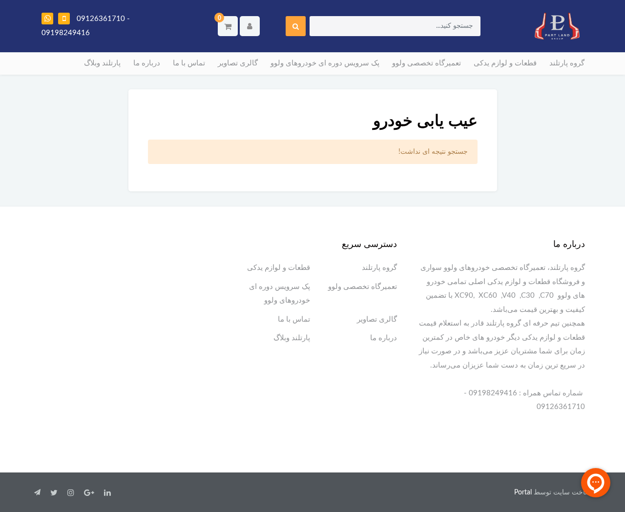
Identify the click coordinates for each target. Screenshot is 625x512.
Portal (523, 492)
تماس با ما (189, 63)
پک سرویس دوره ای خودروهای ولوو (325, 63)
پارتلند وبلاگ (102, 63)
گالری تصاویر (238, 63)
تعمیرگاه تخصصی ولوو (426, 63)
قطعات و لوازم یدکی (505, 63)
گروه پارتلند (566, 63)
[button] (228, 26)
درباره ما (146, 63)
